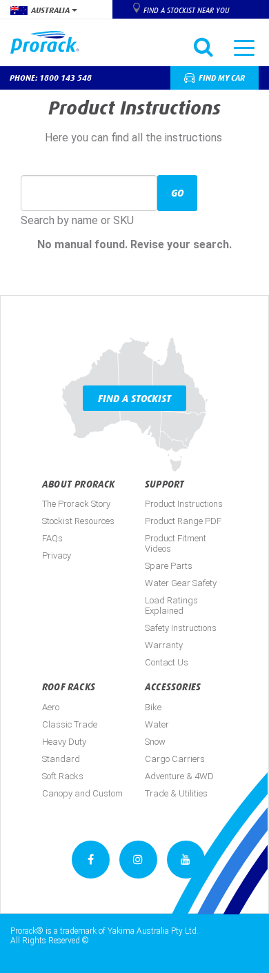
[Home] (50, 42)
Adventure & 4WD (179, 776)
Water (157, 724)
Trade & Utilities (176, 793)
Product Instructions (184, 504)
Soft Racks (62, 776)
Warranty (164, 645)
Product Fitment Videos (175, 543)
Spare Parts (168, 566)
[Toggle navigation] (244, 46)
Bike (153, 707)
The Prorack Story (76, 504)
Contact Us (166, 662)
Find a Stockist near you (186, 10)
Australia (51, 10)
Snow (155, 741)
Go (177, 193)
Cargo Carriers (175, 759)
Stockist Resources (78, 521)
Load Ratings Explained (171, 605)
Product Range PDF (183, 521)
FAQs (52, 538)
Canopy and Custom (82, 793)
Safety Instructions (181, 628)
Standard (61, 759)
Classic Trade (69, 724)
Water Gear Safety (181, 583)
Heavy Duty (64, 741)
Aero (50, 707)
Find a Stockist (134, 398)
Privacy (56, 555)
